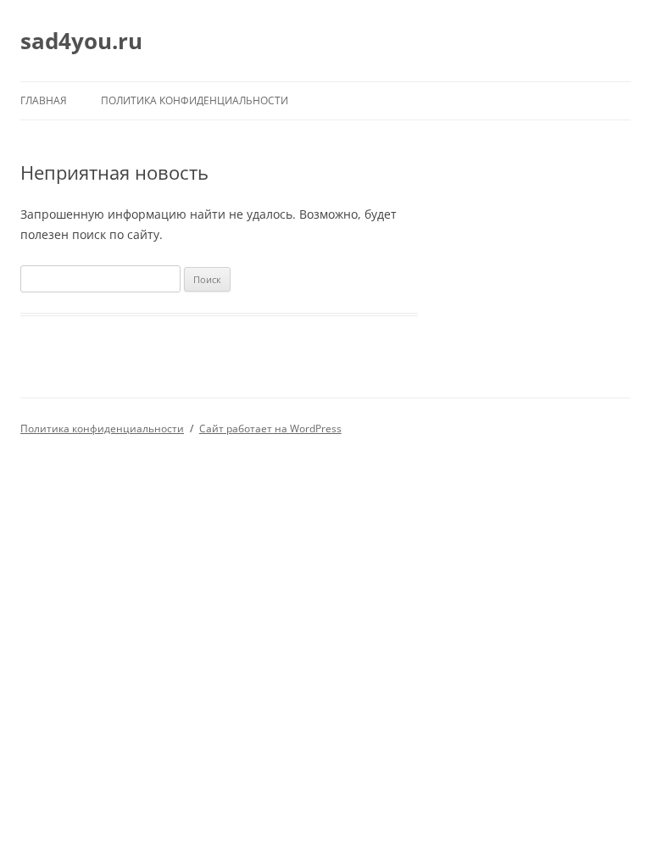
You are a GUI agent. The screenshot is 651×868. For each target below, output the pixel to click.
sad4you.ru (81, 40)
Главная (43, 100)
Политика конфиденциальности (194, 100)
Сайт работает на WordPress (270, 428)
